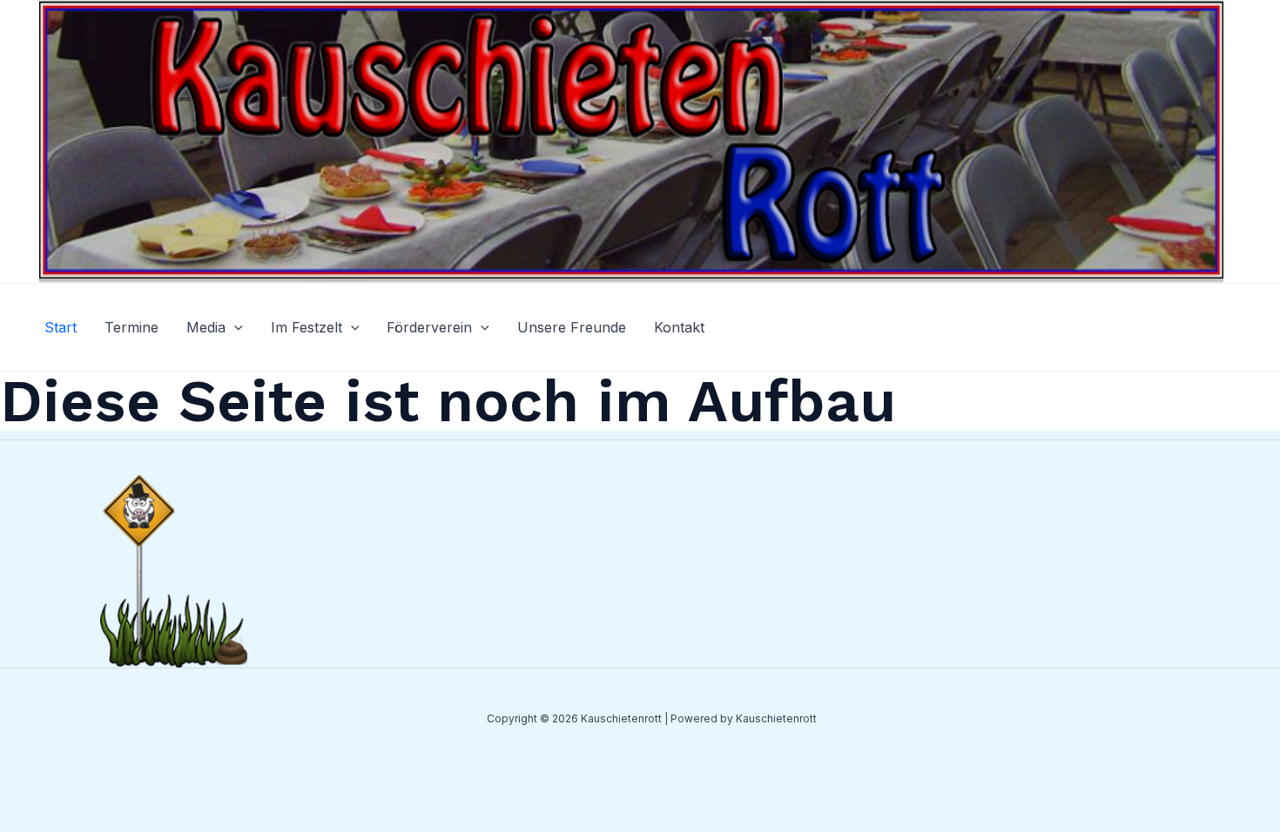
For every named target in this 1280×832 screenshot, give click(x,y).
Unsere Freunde (571, 327)
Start (60, 327)
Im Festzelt (306, 327)
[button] (234, 327)
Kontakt (679, 327)
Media (206, 327)
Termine (131, 327)
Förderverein (429, 327)
